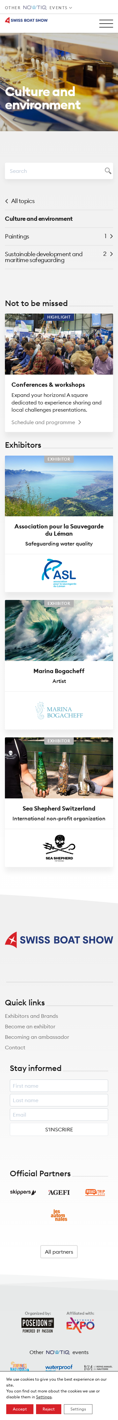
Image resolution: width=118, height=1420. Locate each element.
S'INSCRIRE (59, 1129)
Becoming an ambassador (37, 1037)
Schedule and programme (43, 422)
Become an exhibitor (30, 1026)
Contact (15, 1047)
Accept (20, 1409)
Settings (43, 1396)
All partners (59, 1251)
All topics (23, 201)
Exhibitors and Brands (31, 1016)
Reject (49, 1409)
